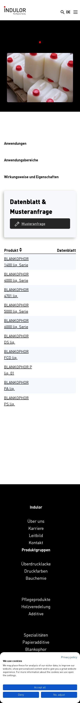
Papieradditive (36, 642)
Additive (36, 613)
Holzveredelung (35, 606)
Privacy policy (69, 657)
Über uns (35, 521)
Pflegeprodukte (36, 599)
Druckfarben (36, 571)
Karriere (36, 528)
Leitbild (36, 535)
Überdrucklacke (36, 563)
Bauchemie (36, 578)
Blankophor (36, 649)
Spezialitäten (36, 634)
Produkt (11, 250)
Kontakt (36, 542)
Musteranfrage (33, 223)
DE (68, 12)
